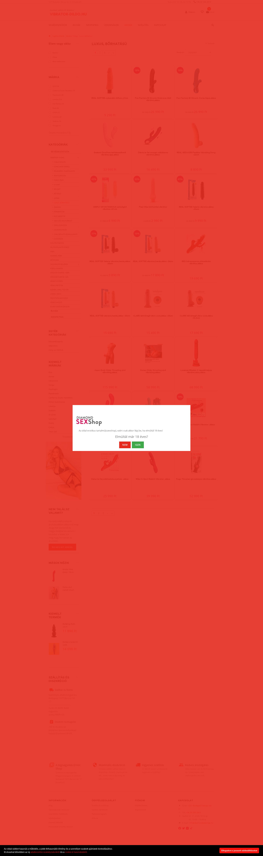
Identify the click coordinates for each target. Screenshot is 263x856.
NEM (125, 444)
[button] (88, 852)
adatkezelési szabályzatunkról (45, 852)
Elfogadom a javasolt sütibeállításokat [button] (239, 850)
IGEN (138, 444)
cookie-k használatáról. (76, 852)
